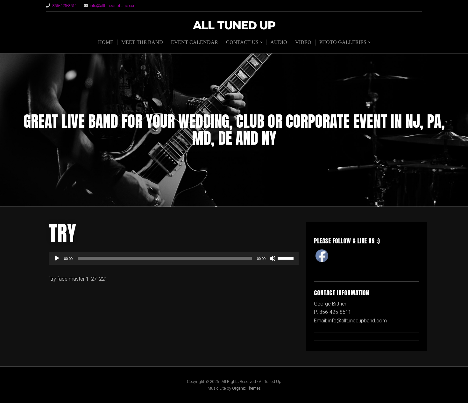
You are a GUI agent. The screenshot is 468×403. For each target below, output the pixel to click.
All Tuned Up (234, 25)
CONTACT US (242, 42)
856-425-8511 (64, 5)
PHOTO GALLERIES (342, 42)
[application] (174, 258)
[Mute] (272, 258)
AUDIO (278, 42)
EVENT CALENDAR (194, 42)
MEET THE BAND (142, 42)
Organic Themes (246, 388)
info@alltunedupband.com (113, 5)
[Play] (57, 258)
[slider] (286, 257)
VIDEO (303, 42)
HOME (105, 42)
